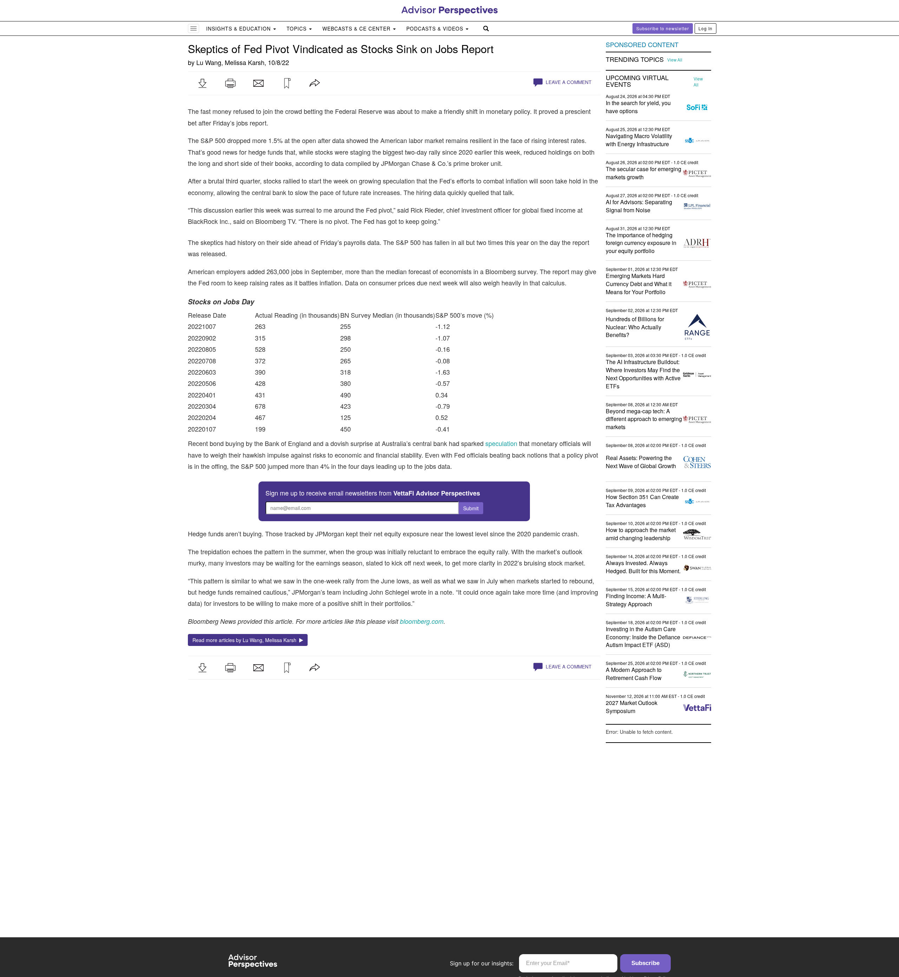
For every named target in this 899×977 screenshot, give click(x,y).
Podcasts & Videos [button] (435, 28)
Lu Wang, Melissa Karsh (230, 62)
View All (674, 60)
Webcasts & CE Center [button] (357, 28)
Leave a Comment (567, 82)
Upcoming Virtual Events (637, 81)
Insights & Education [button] (239, 28)
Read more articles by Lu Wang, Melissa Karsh (245, 639)
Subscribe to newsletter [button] (662, 28)
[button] (202, 83)
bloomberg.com (422, 621)
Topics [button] (297, 28)
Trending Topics (635, 59)
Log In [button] (705, 28)
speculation (501, 443)
